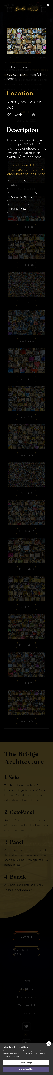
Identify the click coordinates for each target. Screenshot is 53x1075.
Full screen (19, 67)
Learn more (15, 1056)
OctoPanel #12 (21, 196)
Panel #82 (18, 208)
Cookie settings (26, 1063)
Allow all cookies (26, 1069)
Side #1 (16, 184)
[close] (48, 1043)
